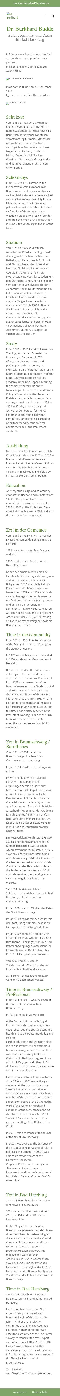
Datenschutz (39, 1392)
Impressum (19, 1392)
